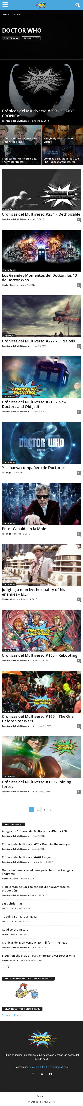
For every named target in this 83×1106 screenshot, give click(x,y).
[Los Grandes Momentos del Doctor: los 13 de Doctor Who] (41, 251)
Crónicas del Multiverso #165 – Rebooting (39, 655)
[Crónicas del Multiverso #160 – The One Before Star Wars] (41, 692)
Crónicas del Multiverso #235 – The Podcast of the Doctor (62, 160)
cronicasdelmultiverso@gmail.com (49, 1067)
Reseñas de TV (31, 38)
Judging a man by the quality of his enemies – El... (33, 592)
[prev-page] (4, 967)
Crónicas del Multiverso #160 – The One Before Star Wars (38, 719)
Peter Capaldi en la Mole (24, 528)
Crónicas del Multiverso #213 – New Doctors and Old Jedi (34, 404)
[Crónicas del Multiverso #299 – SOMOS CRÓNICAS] (41, 92)
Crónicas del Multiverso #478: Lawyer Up (29, 857)
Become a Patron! (12, 1015)
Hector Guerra (10, 284)
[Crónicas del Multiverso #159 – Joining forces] (41, 757)
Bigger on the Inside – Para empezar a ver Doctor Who (38, 955)
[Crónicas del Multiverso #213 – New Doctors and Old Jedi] (41, 377)
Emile (5, 934)
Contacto (41, 1096)
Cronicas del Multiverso (15, 120)
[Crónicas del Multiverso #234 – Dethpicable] (41, 190)
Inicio (4, 14)
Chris (5, 908)
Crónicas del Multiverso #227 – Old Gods (38, 341)
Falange (6, 472)
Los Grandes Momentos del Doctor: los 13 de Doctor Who (39, 277)
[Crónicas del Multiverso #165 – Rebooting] (41, 631)
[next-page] (8, 967)
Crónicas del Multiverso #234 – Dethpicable (41, 214)
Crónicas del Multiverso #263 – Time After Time (20, 140)
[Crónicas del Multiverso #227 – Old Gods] (41, 316)
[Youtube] (50, 1074)
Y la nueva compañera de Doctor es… (35, 467)
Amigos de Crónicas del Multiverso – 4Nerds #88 (34, 831)
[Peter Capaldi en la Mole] (41, 504)
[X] (41, 1074)
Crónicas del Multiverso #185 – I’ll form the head (34, 942)
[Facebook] (33, 1074)
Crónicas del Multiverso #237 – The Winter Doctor (20, 160)
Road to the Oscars (15, 929)
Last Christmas (12, 903)
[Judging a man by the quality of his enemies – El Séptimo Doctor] (41, 565)
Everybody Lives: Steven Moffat (58, 140)
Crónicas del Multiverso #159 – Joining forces (36, 784)
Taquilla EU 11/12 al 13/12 (19, 916)
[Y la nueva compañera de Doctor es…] (41, 443)
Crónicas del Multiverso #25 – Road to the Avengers (36, 844)
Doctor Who (11, 38)
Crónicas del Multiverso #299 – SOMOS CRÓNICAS (38, 113)
